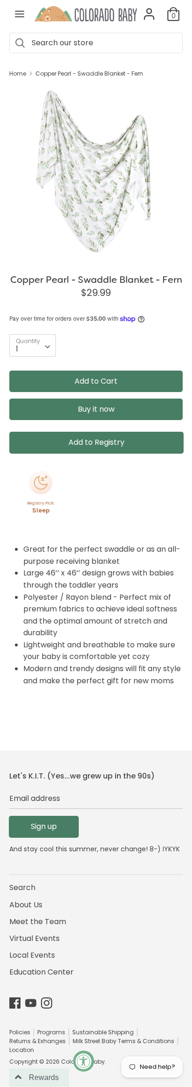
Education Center (41, 972)
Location (21, 1050)
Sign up (44, 826)
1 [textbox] (17, 349)
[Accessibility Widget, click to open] (83, 1061)
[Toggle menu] (19, 14)
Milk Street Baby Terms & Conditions (123, 1041)
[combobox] (32, 345)
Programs (51, 1032)
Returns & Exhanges (37, 1041)
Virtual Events (34, 938)
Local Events (32, 955)
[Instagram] (46, 1002)
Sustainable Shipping (103, 1032)
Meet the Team (37, 921)
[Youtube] (30, 1002)
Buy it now (96, 409)
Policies (19, 1032)
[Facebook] (15, 1002)
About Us (25, 904)
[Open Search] (19, 43)
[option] (96, 172)
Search (22, 887)
